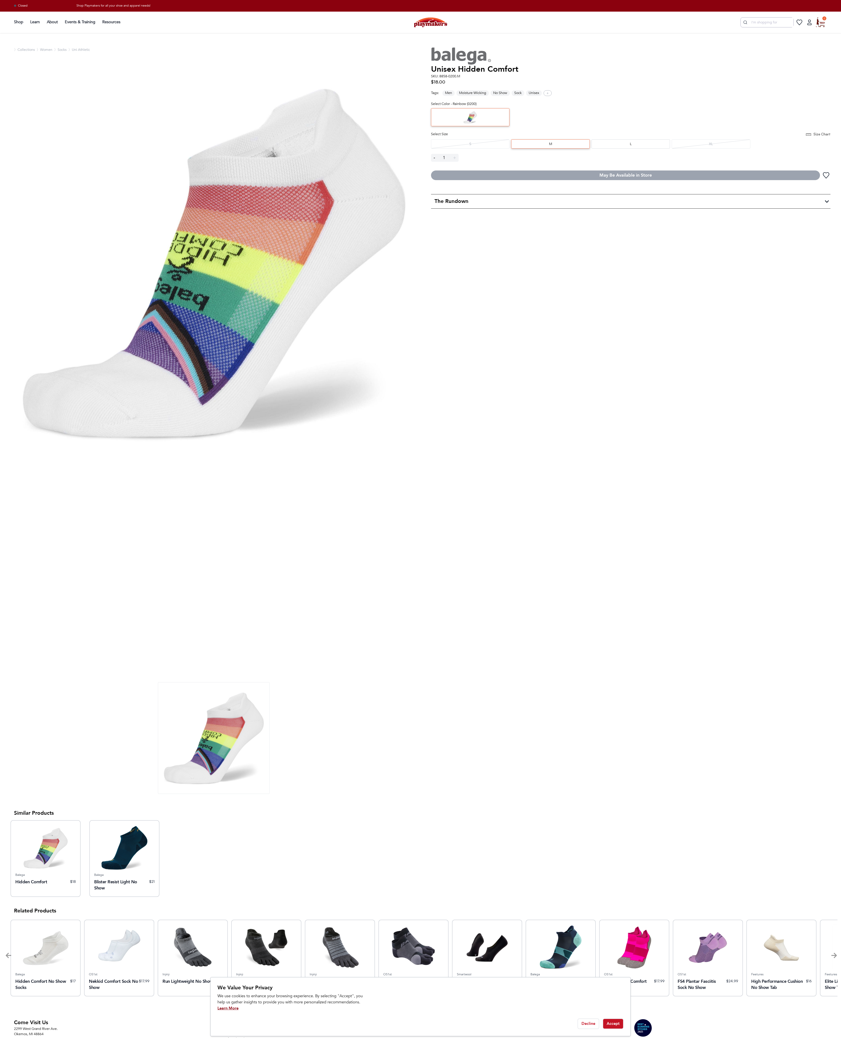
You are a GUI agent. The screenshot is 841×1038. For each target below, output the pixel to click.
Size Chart (821, 134)
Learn (35, 22)
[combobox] (767, 22)
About (52, 22)
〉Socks (60, 49)
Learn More (228, 1008)
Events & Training (80, 22)
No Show (500, 92)
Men (448, 92)
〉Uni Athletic (79, 49)
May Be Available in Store (625, 175)
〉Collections (24, 49)
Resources (111, 22)
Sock (518, 92)
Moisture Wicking (472, 92)
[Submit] (745, 22)
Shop (18, 22)
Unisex (534, 92)
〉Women (44, 49)
